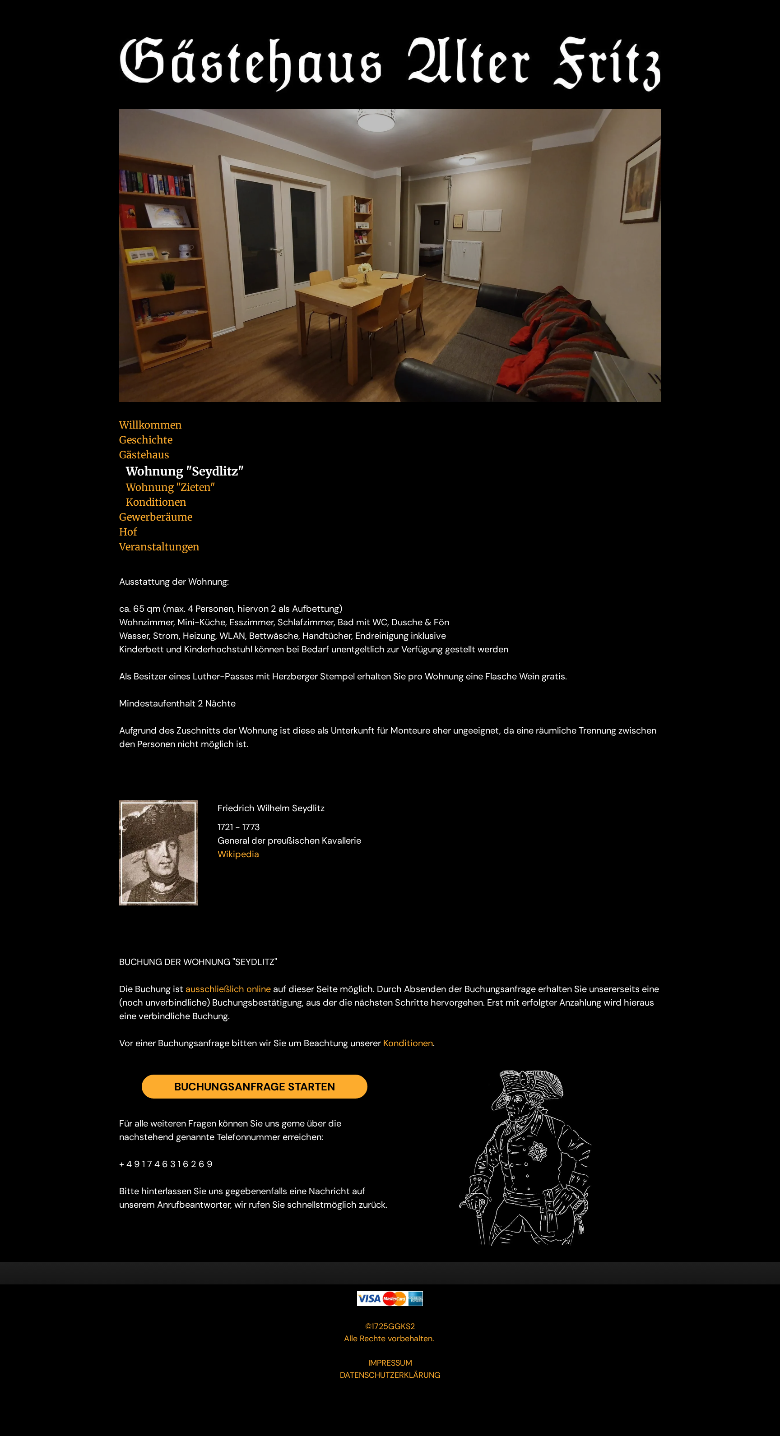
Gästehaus (144, 454)
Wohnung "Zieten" (170, 487)
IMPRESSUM (390, 1363)
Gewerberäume (155, 517)
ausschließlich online (228, 989)
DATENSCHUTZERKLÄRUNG (390, 1375)
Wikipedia (238, 854)
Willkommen (150, 425)
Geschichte (145, 440)
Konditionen (156, 502)
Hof (128, 532)
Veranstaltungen (159, 546)
